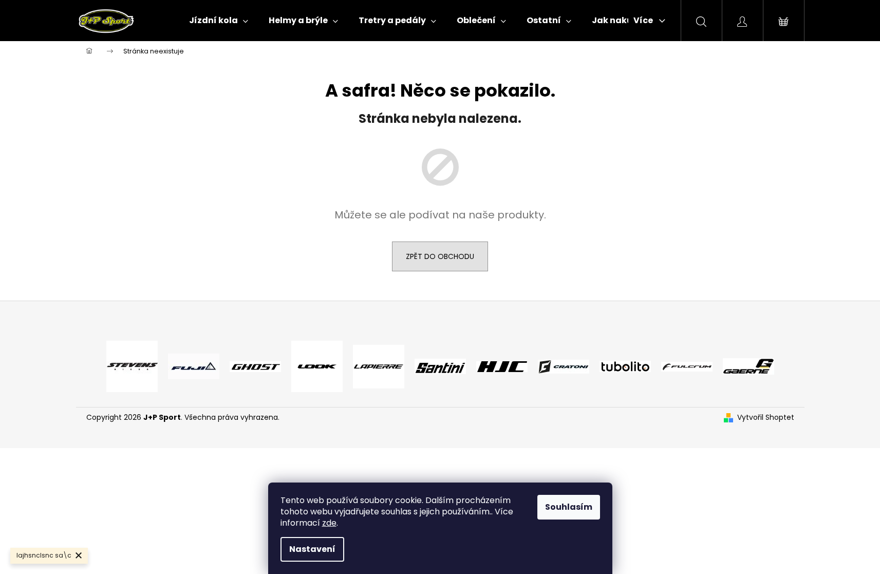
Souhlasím (568, 507)
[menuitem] (218, 20)
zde (329, 523)
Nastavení (312, 549)
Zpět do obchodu (440, 256)
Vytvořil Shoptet (765, 417)
